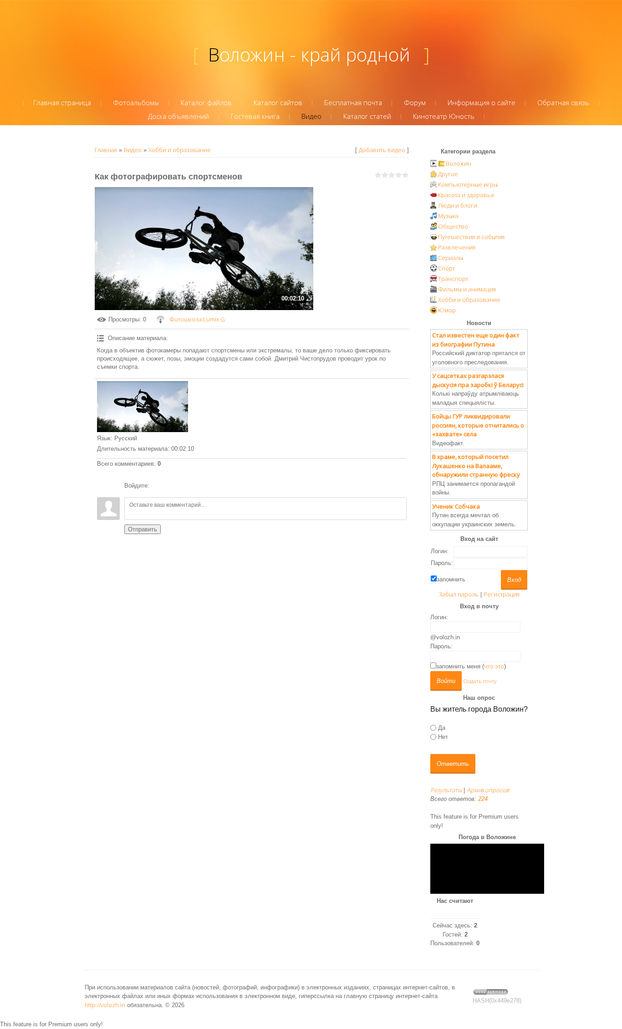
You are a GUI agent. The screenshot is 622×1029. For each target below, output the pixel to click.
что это (494, 666)
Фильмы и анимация (467, 289)
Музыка (448, 216)
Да (441, 727)
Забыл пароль (458, 594)
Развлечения (456, 247)
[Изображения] (142, 407)
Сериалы (450, 258)
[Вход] (158, 486)
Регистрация (502, 594)
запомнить (451, 579)
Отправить (142, 529)
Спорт (446, 268)
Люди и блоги (457, 205)
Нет (443, 737)
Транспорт (453, 279)
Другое (448, 174)
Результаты (446, 790)
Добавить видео (382, 150)
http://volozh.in (105, 1005)
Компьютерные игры (468, 184)
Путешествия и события (471, 237)
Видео (133, 150)
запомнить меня (458, 666)
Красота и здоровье (466, 195)
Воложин (458, 163)
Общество (453, 226)
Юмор (447, 310)
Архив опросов (488, 790)
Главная (106, 150)
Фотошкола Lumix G (197, 319)
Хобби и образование (179, 150)
